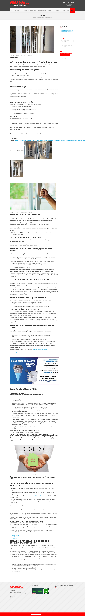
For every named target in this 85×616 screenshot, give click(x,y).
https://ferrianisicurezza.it (40, 349)
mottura (29, 386)
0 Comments (30, 55)
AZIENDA (58, 10)
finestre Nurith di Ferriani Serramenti (36, 495)
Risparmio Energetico (42, 474)
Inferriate (14, 58)
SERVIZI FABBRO (42, 10)
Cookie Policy (68, 58)
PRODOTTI (50, 10)
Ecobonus (36, 474)
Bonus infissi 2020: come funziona (25, 215)
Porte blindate (15, 536)
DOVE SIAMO (66, 10)
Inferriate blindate (15, 534)
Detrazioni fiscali (31, 474)
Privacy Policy (63, 58)
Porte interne (14, 538)
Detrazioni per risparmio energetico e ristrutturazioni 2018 (33, 478)
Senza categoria (23, 55)
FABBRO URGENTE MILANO (30, 10)
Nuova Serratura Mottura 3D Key (24, 389)
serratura (32, 386)
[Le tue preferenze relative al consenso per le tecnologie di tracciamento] (84, 462)
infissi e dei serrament (28, 509)
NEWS (72, 10)
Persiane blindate (15, 535)
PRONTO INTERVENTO (16, 10)
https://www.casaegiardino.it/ (22, 352)
